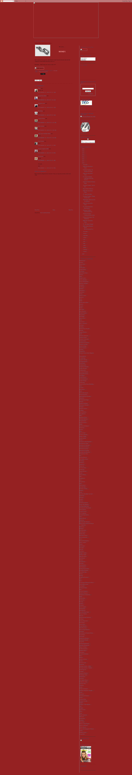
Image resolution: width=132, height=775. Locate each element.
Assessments (81, 290)
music (80, 539)
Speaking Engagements (84, 643)
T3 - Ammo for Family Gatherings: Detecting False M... (88, 178)
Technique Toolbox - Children (85, 667)
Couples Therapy (82, 380)
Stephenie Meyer (82, 650)
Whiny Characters (83, 714)
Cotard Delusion (82, 377)
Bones (80, 319)
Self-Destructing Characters (85, 617)
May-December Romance (84, 521)
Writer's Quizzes (82, 727)
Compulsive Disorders (84, 366)
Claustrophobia (82, 356)
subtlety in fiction (83, 659)
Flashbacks (81, 462)
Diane (39, 88)
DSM (80, 415)
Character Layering (83, 344)
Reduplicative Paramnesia (84, 594)
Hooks (80, 492)
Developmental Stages (84, 399)
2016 (83, 150)
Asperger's (81, 288)
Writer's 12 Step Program (84, 723)
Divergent (81, 406)
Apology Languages (83, 283)
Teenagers (81, 671)
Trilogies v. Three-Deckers (84, 704)
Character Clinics (83, 337)
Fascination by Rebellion (84, 452)
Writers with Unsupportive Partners (86, 728)
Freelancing (81, 469)
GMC (80, 476)
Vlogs (80, 713)
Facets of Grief (82, 432)
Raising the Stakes (83, 587)
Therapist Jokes (82, 683)
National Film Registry (84, 540)
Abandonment (82, 260)
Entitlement (81, 427)
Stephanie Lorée (41, 103)
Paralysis (81, 559)
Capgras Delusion (83, 332)
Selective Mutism (83, 613)
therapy (80, 687)
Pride (80, 580)
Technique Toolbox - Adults (85, 666)
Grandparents (82, 478)
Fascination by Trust (83, 453)
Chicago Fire (82, 351)
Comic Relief (82, 363)
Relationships (82, 598)
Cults (80, 385)
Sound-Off (81, 641)
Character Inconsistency (84, 342)
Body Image (81, 316)
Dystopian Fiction (83, 417)
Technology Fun (82, 669)
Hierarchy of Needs (83, 488)
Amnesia (81, 274)
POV (80, 579)
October (85, 233)
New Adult (81, 547)
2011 (83, 160)
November (85, 231)
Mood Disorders (82, 530)
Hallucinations (82, 485)
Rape (80, 589)
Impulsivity (81, 495)
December (85, 164)
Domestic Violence (83, 408)
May (84, 243)
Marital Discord (82, 518)
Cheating (81, 349)
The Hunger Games (83, 674)
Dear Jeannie (82, 389)
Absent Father (82, 264)
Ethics (80, 431)
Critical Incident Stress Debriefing (86, 384)
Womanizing (82, 718)
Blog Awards (82, 314)
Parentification (82, 561)
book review (81, 321)
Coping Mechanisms (83, 373)
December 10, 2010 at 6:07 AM (47, 92)
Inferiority (81, 497)
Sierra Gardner (41, 141)
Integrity (81, 499)
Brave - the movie (83, 323)
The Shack (81, 678)
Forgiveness (81, 464)
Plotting (81, 575)
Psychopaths (82, 586)
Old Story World (82, 554)
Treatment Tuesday (83, 701)
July (84, 239)
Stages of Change (83, 646)
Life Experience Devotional (85, 507)
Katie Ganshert (41, 126)
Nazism (80, 544)
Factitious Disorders (83, 434)
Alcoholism (81, 271)
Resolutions (81, 599)
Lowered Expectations (84, 514)
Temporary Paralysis (83, 673)
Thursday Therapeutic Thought (85, 690)
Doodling (81, 410)
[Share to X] (38, 80)
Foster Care (81, 466)
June (84, 241)
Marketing (81, 520)
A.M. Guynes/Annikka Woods (44, 133)
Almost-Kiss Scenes (83, 272)
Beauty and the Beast (83, 302)
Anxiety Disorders (83, 279)
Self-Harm (81, 619)
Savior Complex (82, 606)
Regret (80, 596)
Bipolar (80, 307)
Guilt (80, 483)
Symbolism (81, 664)
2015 (83, 152)
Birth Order (81, 309)
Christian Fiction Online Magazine (86, 353)
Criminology (82, 382)
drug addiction (82, 413)
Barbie (80, 299)
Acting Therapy (82, 269)
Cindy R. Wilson (41, 118)
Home (54, 209)
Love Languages (82, 513)
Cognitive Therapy (83, 359)
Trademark (81, 694)
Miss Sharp (40, 111)
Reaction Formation (83, 591)
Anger (80, 276)
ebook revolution (83, 422)
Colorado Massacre (83, 361)
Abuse (80, 266)
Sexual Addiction (83, 626)
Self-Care (81, 615)
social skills (81, 636)
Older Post (71, 209)
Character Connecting (83, 339)
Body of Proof (82, 318)
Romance (81, 603)
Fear (80, 455)
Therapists (81, 685)
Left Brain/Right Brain (84, 506)
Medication (81, 526)
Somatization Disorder (84, 638)
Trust (80, 706)
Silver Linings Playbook (84, 629)
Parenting (81, 563)
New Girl (81, 549)
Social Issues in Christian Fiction (86, 633)
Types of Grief (82, 709)
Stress (80, 655)
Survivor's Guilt (82, 662)
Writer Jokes (81, 721)
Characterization (82, 347)
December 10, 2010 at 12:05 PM (47, 137)
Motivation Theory (83, 535)
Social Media (82, 634)
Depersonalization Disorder (85, 396)
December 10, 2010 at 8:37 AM (47, 107)
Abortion (81, 262)
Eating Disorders (82, 420)
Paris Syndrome (82, 566)
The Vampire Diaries (83, 680)
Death (80, 391)
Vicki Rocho (40, 156)
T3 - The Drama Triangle (88, 224)
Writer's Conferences (83, 725)
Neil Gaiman (82, 545)
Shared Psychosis (82, 627)
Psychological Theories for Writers (86, 582)
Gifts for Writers (82, 474)
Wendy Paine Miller (42, 95)
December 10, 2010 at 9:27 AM (47, 115)
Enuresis (81, 429)
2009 (83, 254)
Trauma (80, 697)
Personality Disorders (83, 570)
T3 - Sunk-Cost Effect (87, 194)
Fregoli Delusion (82, 471)
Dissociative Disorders (84, 405)
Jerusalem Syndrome (83, 502)
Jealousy (81, 500)
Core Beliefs (81, 375)
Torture (80, 692)
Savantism (81, 605)
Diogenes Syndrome (83, 403)
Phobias (81, 573)
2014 (83, 154)
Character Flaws (82, 340)
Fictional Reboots (83, 457)
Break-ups (81, 325)
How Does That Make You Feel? (86, 493)
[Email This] (35, 80)
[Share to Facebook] (39, 80)
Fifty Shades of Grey (83, 459)
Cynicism (81, 387)
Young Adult (82, 734)
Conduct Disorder (83, 368)
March (84, 247)
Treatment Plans (82, 699)
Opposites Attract (82, 556)
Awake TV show (82, 295)
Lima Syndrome (82, 509)
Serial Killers (82, 622)
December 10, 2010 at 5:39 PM (46, 152)
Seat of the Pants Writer (84, 612)
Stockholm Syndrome (83, 653)
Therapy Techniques (83, 688)
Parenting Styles (82, 565)
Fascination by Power (83, 448)
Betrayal (81, 306)
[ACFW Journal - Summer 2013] (81, 740)
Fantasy (81, 439)
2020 (83, 148)
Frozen (80, 473)
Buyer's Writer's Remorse (88, 188)
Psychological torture (83, 584)
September (85, 235)
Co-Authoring (82, 358)
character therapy (82, 346)
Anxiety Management (83, 281)
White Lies (81, 716)
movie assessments (83, 537)
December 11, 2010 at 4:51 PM (46, 160)
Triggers (81, 702)
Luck (80, 516)
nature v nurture (82, 542)
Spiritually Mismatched (84, 645)
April (84, 245)
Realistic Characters (83, 593)
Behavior (81, 304)
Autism (80, 293)
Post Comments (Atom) (45, 212)
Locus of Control (82, 511)
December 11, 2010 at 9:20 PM (46, 168)
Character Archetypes (83, 335)
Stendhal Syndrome (83, 648)
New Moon (81, 551)
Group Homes (82, 481)
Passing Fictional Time (84, 568)
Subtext (81, 657)
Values (80, 711)
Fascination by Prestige (84, 450)
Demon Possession (83, 394)
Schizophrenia (82, 610)
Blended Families (83, 313)
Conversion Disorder (83, 371)
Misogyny (81, 528)
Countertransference (83, 378)
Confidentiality (82, 370)
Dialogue (81, 401)
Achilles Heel (82, 267)
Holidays (81, 490)
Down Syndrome (82, 412)
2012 (83, 158)
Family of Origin (82, 436)
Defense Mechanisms (83, 392)
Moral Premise (82, 532)
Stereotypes (81, 652)
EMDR (80, 424)
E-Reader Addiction (83, 419)
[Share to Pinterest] (41, 80)
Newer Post (37, 209)
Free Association (43, 71)
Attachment (81, 292)
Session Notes (82, 624)
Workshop (81, 720)
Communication (82, 365)
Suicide (80, 660)
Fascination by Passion (84, 446)
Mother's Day (82, 533)
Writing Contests (82, 732)
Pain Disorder (82, 558)
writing (80, 730)
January (85, 251)
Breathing (81, 326)
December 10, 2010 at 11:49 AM (47, 130)
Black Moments (82, 311)
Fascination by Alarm (83, 443)
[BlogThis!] (37, 80)
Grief (80, 480)
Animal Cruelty (82, 278)
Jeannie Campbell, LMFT (43, 148)
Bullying (81, 330)
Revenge (81, 601)
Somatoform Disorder (83, 640)
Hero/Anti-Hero (82, 487)
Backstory (81, 297)
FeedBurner (90, 93)
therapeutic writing (83, 681)
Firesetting (81, 460)
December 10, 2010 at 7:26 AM (47, 99)
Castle (80, 333)
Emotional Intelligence (84, 425)
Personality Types (83, 572)
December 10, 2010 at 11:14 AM (47, 122)
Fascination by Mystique (84, 445)
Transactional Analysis (84, 695)
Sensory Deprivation (83, 620)
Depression (81, 398)
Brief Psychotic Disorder (84, 328)
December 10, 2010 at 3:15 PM (46, 145)
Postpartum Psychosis (83, 577)
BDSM (80, 300)
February (85, 249)
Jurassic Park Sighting (83, 504)
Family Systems (82, 438)
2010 (83, 162)
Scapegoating (82, 608)
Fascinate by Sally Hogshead (85, 441)
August (85, 237)
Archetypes (81, 285)
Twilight (81, 708)
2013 (83, 156)
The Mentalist (82, 676)
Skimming (81, 631)
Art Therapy (81, 286)
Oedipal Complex (83, 552)
